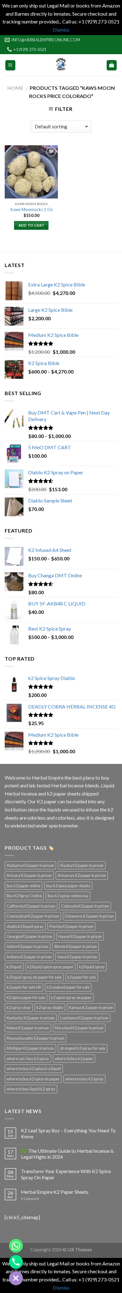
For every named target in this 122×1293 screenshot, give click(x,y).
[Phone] (16, 1262)
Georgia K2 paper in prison (30, 936)
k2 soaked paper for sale (68, 987)
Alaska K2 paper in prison (82, 865)
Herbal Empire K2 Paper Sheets (55, 1192)
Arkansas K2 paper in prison (82, 875)
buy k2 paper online (23, 885)
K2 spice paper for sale (26, 997)
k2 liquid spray (92, 966)
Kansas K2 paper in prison (91, 1007)
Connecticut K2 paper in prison (33, 916)
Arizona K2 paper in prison (29, 875)
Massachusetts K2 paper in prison (35, 1038)
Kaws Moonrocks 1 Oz (31, 209)
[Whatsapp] (16, 1246)
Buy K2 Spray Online (24, 895)
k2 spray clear (19, 1007)
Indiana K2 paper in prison (29, 956)
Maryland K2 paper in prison (79, 1027)
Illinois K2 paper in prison (75, 946)
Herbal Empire (48, 777)
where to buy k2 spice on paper (33, 1078)
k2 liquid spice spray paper (50, 966)
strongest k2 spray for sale (82, 1048)
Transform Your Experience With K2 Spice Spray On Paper (66, 1174)
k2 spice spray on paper (71, 997)
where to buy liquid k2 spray (31, 1088)
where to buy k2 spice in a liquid (34, 1068)
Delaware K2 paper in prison (89, 916)
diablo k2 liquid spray (25, 926)
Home (15, 88)
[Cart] (112, 65)
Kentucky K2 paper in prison (31, 1017)
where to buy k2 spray (84, 1078)
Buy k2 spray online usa (68, 895)
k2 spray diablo (50, 1007)
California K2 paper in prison (31, 906)
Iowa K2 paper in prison (77, 956)
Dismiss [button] (61, 30)
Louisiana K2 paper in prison (84, 1017)
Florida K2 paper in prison (71, 926)
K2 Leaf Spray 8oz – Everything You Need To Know (68, 1133)
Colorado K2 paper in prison (85, 906)
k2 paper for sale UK (24, 987)
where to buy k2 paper (74, 1058)
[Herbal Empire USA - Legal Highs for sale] (61, 65)
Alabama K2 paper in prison (30, 865)
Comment (30, 1199)
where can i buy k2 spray (28, 1058)
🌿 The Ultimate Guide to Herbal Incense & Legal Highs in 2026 (67, 1154)
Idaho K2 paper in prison (27, 946)
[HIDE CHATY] (16, 1278)
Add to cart (31, 225)
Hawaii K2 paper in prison (80, 936)
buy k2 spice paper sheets (68, 885)
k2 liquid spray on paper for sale (34, 977)
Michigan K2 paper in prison (30, 1048)
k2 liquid (14, 966)
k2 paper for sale (81, 977)
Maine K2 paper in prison (28, 1027)
